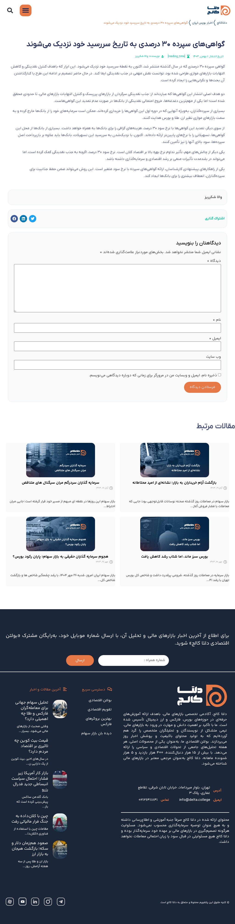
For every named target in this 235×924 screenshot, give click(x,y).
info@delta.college (194, 800)
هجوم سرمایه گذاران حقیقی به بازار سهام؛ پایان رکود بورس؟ (60, 557)
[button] (10, 10)
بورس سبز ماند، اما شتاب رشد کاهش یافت (174, 557)
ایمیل (215, 339)
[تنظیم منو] (25, 10)
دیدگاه (214, 261)
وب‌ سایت (213, 357)
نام (217, 320)
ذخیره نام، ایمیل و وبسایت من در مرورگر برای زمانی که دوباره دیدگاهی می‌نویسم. (153, 375)
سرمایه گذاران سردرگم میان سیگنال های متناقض (60, 483)
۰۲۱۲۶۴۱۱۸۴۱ (148, 800)
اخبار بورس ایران (202, 23)
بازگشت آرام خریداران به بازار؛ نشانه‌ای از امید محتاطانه (174, 483)
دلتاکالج (222, 23)
